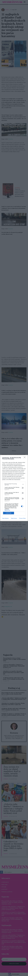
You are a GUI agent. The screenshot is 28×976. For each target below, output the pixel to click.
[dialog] (14, 488)
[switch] (22, 488)
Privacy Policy (22, 518)
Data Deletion (5, 518)
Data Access (14, 518)
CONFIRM (8, 513)
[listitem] (14, 484)
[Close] (25, 457)
